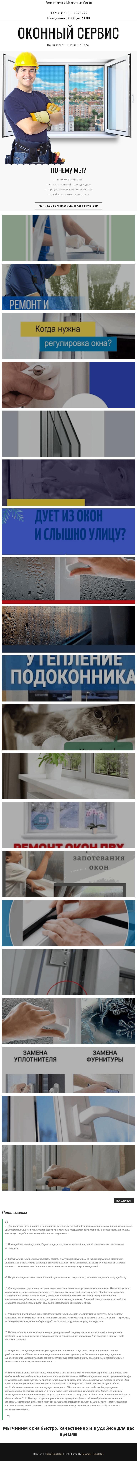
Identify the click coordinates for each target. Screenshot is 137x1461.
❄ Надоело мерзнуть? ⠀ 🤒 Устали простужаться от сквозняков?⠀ (68, 531)
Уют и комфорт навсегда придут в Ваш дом (68, 205)
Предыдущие (123, 1200)
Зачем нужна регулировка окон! (68, 482)
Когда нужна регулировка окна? (68, 335)
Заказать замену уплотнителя (68, 923)
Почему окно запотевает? (68, 580)
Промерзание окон (68, 1021)
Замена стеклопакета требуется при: (68, 433)
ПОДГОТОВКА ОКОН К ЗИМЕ (68, 825)
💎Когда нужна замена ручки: (68, 1118)
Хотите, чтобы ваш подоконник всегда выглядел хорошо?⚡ (68, 776)
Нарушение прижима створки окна (68, 972)
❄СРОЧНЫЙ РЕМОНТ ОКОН (68, 727)
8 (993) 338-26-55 (72, 13)
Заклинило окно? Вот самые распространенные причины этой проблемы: (68, 384)
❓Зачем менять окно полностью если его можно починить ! (68, 1069)
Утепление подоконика (68, 678)
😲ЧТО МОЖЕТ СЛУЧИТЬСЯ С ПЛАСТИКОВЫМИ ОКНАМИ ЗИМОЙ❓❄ (68, 238)
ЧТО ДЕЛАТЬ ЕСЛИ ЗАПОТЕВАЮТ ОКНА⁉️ (68, 629)
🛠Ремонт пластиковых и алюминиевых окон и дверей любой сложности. (68, 1167)
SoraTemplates (54, 1454)
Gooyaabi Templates (93, 1454)
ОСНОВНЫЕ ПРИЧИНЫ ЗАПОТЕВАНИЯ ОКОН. (68, 874)
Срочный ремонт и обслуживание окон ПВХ (68, 286)
